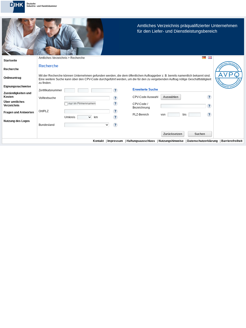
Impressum (115, 141)
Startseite (10, 60)
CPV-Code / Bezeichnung (141, 105)
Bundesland (47, 125)
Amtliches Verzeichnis (53, 58)
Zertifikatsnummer (50, 90)
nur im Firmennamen (82, 103)
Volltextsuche (47, 98)
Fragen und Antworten (19, 112)
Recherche (11, 69)
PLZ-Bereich (141, 114)
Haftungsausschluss (141, 141)
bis (184, 114)
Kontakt (98, 141)
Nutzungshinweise (171, 141)
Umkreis (69, 117)
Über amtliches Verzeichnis (14, 103)
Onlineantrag (12, 77)
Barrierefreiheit (231, 141)
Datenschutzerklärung (202, 141)
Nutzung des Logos (17, 121)
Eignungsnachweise (17, 86)
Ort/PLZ (44, 111)
